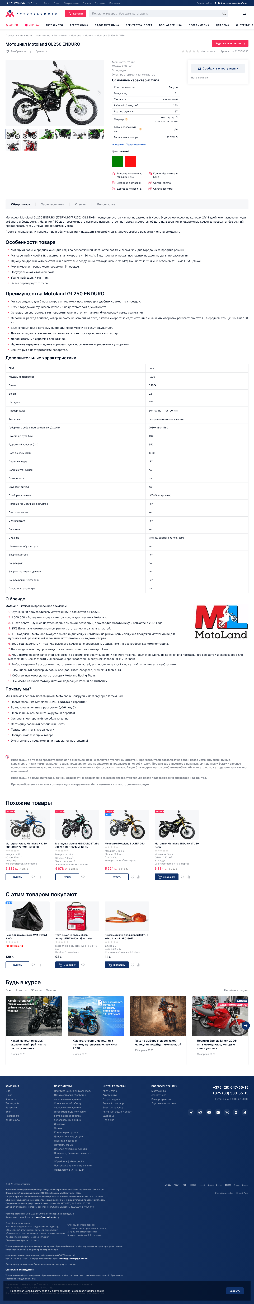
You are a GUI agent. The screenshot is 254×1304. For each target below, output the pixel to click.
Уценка (34, 25)
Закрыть (235, 1290)
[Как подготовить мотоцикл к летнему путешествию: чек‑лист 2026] (96, 1030)
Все (8, 990)
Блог (8, 1111)
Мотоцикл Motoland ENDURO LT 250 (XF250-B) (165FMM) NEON (77, 845)
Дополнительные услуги (68, 1136)
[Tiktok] (245, 1112)
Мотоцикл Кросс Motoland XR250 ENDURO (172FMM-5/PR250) (26, 845)
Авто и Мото (110, 1090)
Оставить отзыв (63, 1144)
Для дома (222, 25)
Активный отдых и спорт (117, 1111)
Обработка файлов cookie (69, 1161)
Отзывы (80, 204)
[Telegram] (191, 1112)
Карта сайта (13, 1119)
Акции (13, 25)
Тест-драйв (12, 1103)
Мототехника (159, 1090)
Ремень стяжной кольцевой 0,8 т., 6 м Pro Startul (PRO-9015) (126, 936)
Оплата (58, 1128)
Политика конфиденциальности (72, 1090)
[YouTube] (209, 1112)
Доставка (59, 1124)
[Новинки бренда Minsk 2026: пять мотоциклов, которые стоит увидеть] (220, 1030)
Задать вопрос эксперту (230, 43)
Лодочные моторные (163, 1103)
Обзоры (36, 990)
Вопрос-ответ (107, 204)
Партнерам (12, 1115)
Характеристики (136, 144)
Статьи (51, 990)
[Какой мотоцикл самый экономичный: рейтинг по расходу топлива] (34, 1030)
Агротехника (79, 25)
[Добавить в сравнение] (40, 877)
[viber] (200, 1112)
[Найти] (224, 13)
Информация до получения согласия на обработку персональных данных (70, 1115)
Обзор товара (20, 204)
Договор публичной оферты (70, 1148)
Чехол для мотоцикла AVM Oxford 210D (26, 936)
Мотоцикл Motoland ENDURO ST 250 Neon (177, 845)
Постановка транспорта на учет (73, 1165)
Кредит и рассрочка (66, 1132)
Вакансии (11, 1107)
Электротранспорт (139, 25)
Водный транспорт (114, 1103)
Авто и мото (54, 25)
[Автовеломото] (31, 13)
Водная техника (170, 25)
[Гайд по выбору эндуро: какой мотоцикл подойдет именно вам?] (158, 1030)
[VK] (227, 1112)
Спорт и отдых (199, 25)
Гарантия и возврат (65, 1140)
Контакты (11, 1099)
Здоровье (108, 1115)
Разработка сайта (224, 1193)
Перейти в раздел (236, 990)
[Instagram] (218, 1112)
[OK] (236, 1112)
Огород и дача (111, 1099)
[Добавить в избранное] (34, 877)
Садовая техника (107, 25)
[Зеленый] (117, 161)
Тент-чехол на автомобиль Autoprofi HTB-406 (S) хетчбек (73, 936)
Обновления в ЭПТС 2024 (69, 1169)
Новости (21, 990)
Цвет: (120, 151)
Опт (8, 1090)
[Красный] (130, 161)
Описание (118, 144)
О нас (9, 1094)
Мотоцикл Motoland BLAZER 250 (124, 843)
